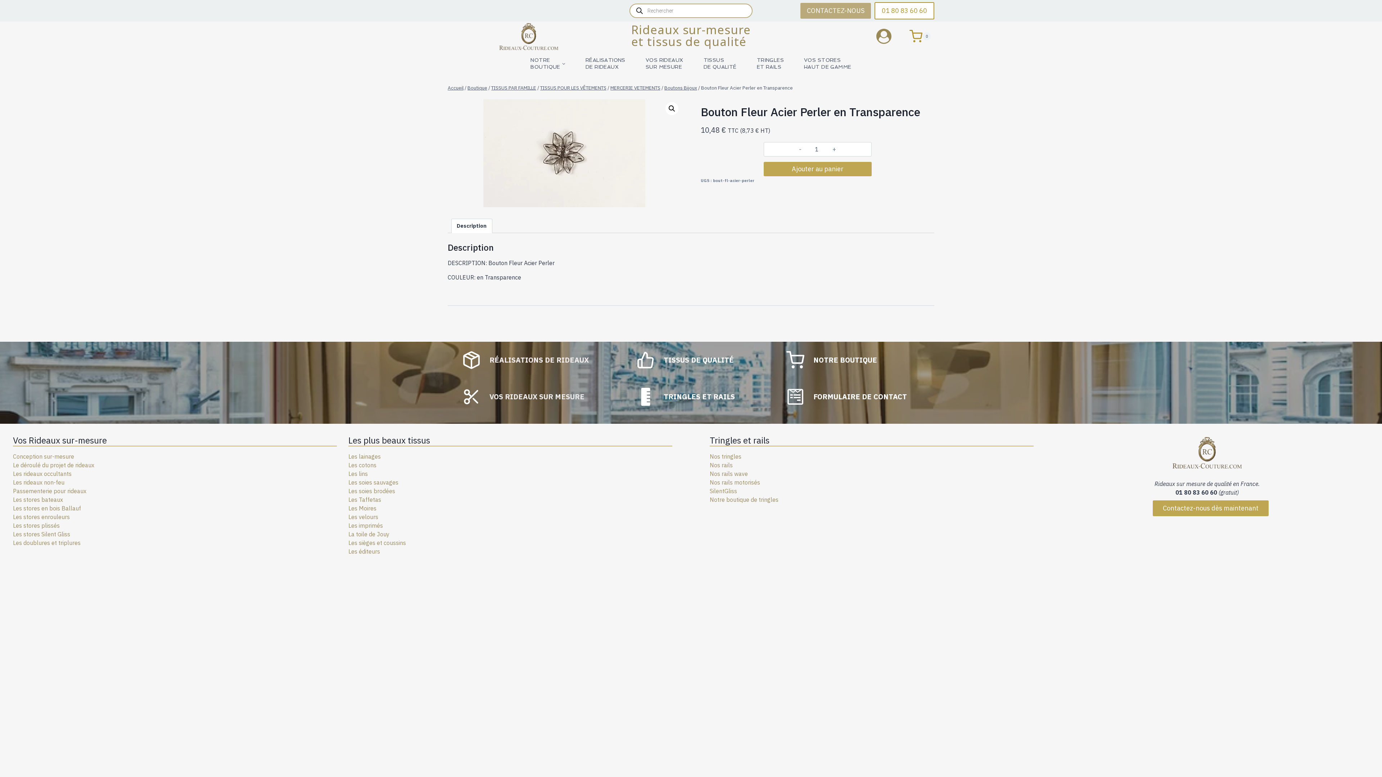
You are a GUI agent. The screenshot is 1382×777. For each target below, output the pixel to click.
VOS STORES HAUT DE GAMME (827, 63)
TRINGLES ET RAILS (770, 63)
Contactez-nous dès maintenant (1211, 508)
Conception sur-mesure (43, 456)
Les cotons (362, 465)
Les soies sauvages (373, 482)
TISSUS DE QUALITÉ (720, 63)
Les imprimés (365, 525)
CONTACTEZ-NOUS (835, 10)
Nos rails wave (729, 473)
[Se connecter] (889, 36)
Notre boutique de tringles (744, 499)
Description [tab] (472, 225)
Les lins (358, 473)
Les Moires (362, 508)
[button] (671, 108)
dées (389, 491)
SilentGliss (723, 491)
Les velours (363, 517)
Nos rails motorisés (735, 482)
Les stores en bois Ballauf (47, 508)
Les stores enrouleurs (41, 517)
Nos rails (721, 465)
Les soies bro (365, 491)
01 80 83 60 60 (904, 10)
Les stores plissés (36, 525)
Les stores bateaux (38, 499)
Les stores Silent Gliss (41, 534)
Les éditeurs (364, 551)
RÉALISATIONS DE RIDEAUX (605, 63)
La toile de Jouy (368, 534)
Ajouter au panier (818, 169)
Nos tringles (725, 456)
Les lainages (364, 456)
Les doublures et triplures (47, 542)
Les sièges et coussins (377, 542)
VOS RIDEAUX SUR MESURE (664, 63)
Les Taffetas (364, 499)
